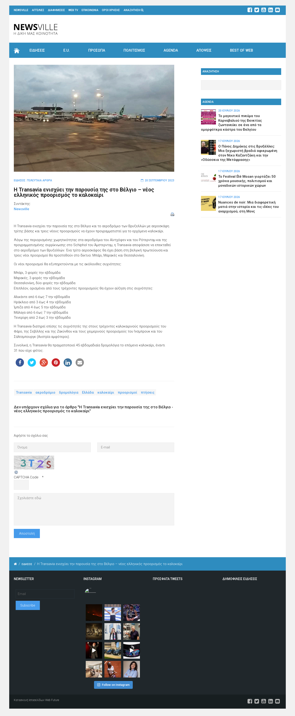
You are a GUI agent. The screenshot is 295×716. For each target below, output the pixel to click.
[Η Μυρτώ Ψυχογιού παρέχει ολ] (131, 669)
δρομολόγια (68, 392)
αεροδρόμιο (45, 392)
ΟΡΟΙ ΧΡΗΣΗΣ (111, 10)
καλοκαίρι (105, 392)
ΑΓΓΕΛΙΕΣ (38, 10)
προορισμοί (127, 392)
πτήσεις (147, 392)
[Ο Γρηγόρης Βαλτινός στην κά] (94, 650)
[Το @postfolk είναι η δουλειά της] (131, 650)
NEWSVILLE (21, 10)
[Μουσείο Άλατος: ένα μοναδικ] (131, 631)
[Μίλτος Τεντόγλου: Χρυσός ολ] (112, 612)
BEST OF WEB (241, 50)
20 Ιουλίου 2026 (229, 110)
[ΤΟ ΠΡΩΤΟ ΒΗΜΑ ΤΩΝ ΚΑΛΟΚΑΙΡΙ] (112, 650)
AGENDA (171, 50)
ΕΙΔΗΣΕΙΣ (37, 50)
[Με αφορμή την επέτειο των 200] (94, 631)
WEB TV (73, 10)
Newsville (21, 209)
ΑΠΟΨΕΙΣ (204, 50)
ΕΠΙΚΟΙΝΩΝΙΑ (90, 10)
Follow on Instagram (116, 685)
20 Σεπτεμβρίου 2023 (159, 180)
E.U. (66, 50)
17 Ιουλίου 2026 (229, 141)
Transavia (24, 392)
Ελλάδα (88, 392)
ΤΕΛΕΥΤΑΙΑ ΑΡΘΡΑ (39, 180)
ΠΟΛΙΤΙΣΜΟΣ (134, 50)
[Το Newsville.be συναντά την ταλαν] (112, 631)
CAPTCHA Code (26, 477)
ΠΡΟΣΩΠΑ (96, 50)
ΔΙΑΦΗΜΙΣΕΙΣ (56, 10)
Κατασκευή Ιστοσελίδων (29, 700)
